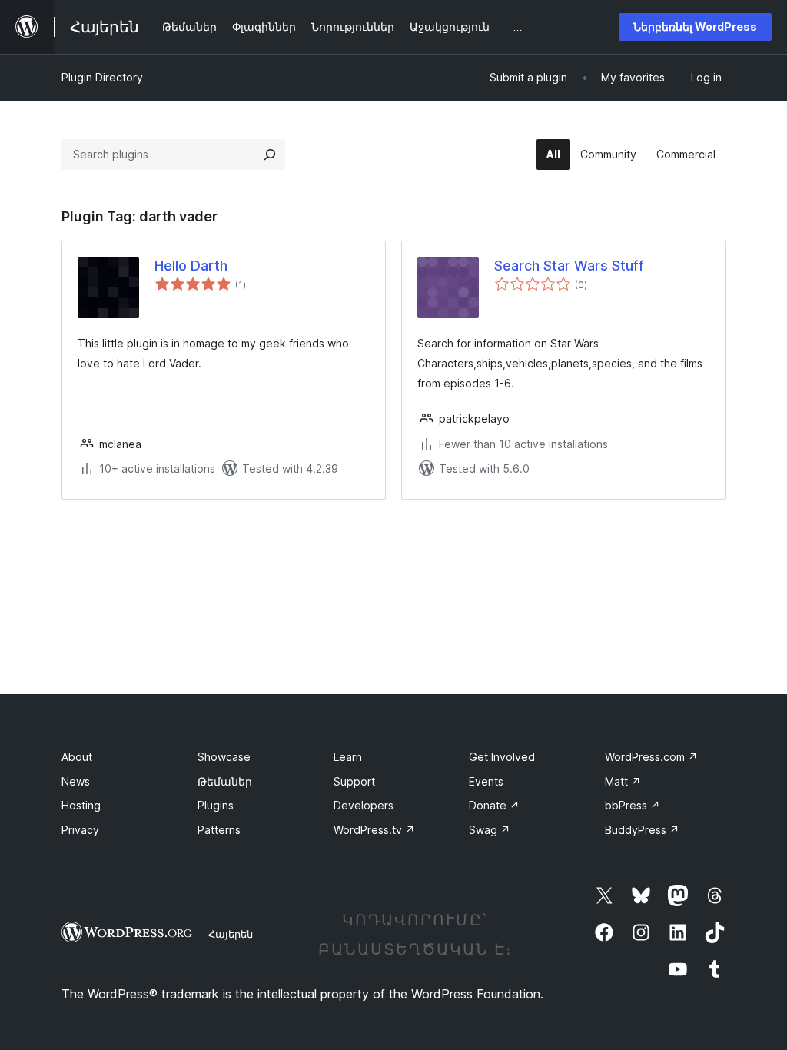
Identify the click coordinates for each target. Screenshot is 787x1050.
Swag (489, 829)
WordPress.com (651, 756)
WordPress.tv (374, 829)
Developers (364, 805)
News (75, 781)
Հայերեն (230, 934)
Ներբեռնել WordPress (695, 26)
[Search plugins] (269, 154)
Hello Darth (190, 266)
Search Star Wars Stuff (569, 266)
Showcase (224, 756)
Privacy (80, 829)
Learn (348, 756)
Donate (494, 805)
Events (486, 781)
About (76, 756)
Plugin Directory (102, 77)
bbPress (632, 805)
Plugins (216, 805)
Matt (623, 781)
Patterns (219, 829)
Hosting (81, 805)
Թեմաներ (225, 781)
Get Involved (502, 756)
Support (354, 781)
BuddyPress (642, 829)
